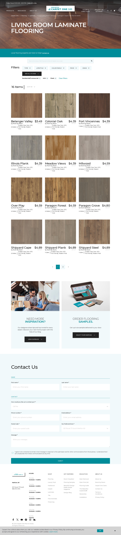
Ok (100, 530)
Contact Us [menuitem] (98, 489)
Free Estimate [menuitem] (52, 498)
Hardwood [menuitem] (51, 485)
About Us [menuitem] (98, 479)
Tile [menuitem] (49, 495)
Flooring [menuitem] (50, 479)
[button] (107, 11)
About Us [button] (33, 11)
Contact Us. (45, 53)
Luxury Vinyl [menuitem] (52, 482)
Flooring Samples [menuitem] (69, 482)
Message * (14, 435)
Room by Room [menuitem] (100, 482)
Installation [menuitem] (83, 497)
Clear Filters (63, 78)
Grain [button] (84, 68)
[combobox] (59, 61)
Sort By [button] (30, 87)
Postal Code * (15, 424)
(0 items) (114, 10)
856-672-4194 (32, 3)
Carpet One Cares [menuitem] (101, 485)
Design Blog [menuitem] (68, 492)
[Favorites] (111, 11)
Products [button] (10, 11)
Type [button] (26, 68)
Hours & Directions (85, 10)
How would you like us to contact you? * (23, 402)
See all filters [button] (30, 73)
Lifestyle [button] (39, 68)
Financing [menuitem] (51, 502)
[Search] (91, 61)
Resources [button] (22, 11)
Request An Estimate (99, 10)
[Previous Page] (52, 267)
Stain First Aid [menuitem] (83, 482)
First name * (15, 382)
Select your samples (84, 335)
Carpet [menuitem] (50, 489)
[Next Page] (68, 267)
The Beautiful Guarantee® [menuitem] (83, 490)
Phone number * (16, 412)
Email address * (66, 412)
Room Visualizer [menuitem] (69, 479)
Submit (60, 461)
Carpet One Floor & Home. (25, 523)
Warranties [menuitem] (82, 494)
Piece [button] (72, 68)
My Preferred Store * (68, 424)
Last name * (65, 382)
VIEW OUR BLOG (33, 339)
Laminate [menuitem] (51, 492)
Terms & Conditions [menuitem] (98, 493)
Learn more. (53, 532)
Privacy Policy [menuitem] (99, 497)
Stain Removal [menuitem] (84, 479)
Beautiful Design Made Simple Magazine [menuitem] (69, 487)
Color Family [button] (57, 68)
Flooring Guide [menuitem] (84, 485)
